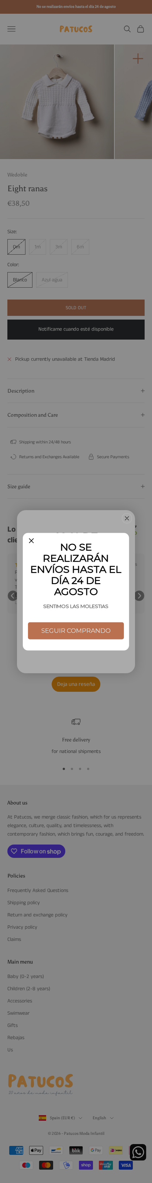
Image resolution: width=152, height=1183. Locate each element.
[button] (31, 541)
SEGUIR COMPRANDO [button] (76, 630)
